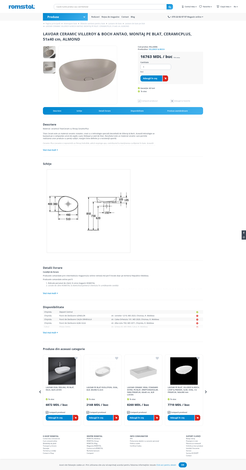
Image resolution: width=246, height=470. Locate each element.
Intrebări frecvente (192, 448)
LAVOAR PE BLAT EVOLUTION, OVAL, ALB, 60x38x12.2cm (102, 388)
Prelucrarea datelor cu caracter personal (144, 441)
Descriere (57, 111)
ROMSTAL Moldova (93, 438)
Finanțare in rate (192, 441)
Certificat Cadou (135, 446)
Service (188, 451)
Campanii (90, 453)
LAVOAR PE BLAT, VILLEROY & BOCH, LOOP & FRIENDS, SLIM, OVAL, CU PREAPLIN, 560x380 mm (184, 389)
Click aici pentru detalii (166, 465)
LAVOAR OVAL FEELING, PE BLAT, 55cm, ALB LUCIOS (60, 388)
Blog (133, 16)
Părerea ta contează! (193, 443)
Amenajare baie (70, 23)
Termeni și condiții (49, 451)
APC (131, 438)
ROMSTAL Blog (92, 443)
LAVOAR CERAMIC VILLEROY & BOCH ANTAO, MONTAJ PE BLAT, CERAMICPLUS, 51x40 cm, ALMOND (87, 26)
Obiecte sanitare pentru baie (92, 23)
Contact (125, 16)
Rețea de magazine (110, 16)
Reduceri (95, 16)
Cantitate (144, 62)
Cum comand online (50, 441)
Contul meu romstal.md (51, 438)
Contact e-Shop (48, 453)
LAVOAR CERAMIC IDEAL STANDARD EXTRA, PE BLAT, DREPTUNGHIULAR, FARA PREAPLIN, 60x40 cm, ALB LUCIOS (142, 391)
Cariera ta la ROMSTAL (95, 448)
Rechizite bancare (93, 451)
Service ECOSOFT (192, 453)
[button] (235, 6)
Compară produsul (56, 412)
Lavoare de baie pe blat (135, 23)
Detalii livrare (105, 111)
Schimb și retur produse (194, 446)
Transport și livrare (50, 446)
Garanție (46, 448)
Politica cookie (135, 443)
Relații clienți (190, 438)
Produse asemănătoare (177, 111)
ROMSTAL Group (93, 441)
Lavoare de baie (115, 23)
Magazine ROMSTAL (94, 446)
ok (182, 464)
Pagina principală (52, 23)
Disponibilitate (137, 111)
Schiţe (79, 111)
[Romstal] (27, 6)
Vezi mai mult (49, 150)
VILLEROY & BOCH (157, 49)
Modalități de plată (49, 443)
